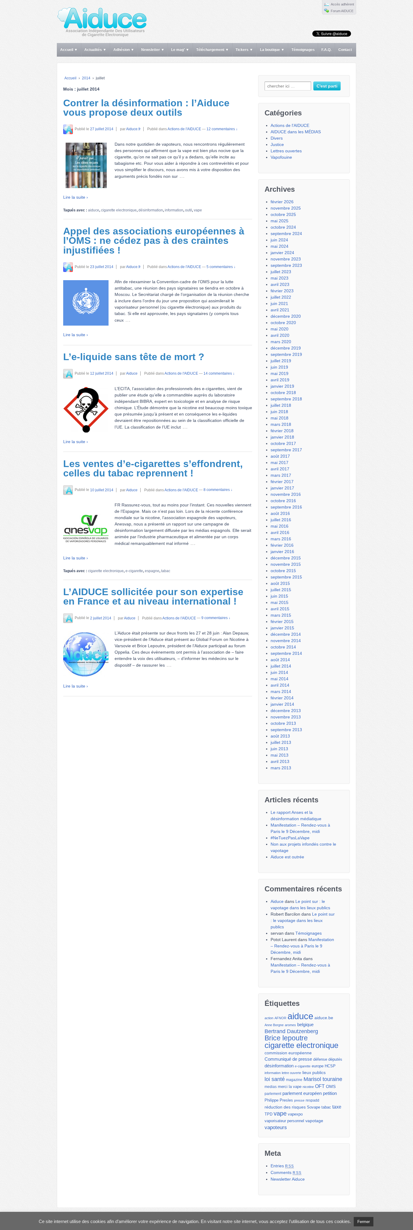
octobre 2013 (283, 723)
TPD (268, 1114)
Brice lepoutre (286, 1038)
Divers (277, 138)
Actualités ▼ (95, 50)
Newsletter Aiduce (288, 1179)
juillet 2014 (281, 666)
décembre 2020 (286, 316)
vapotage (314, 1120)
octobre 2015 (283, 570)
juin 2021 (279, 303)
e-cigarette (134, 571)
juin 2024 (279, 239)
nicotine (308, 1087)
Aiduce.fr (133, 129)
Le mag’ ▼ (180, 50)
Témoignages (303, 50)
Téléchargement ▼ (212, 50)
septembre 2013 (286, 729)
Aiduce (132, 373)
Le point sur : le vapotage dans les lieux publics (303, 920)
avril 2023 (280, 284)
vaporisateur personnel (284, 1121)
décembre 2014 (286, 634)
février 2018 (282, 430)
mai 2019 (279, 373)
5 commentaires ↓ (221, 267)
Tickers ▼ (244, 50)
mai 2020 (279, 329)
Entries (282, 1165)
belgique (305, 1024)
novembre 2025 (286, 208)
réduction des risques (285, 1107)
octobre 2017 (283, 443)
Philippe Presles (279, 1100)
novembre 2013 (286, 716)
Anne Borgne (274, 1025)
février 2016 (282, 545)
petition (330, 1093)
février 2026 (282, 201)
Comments (286, 1172)
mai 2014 (279, 678)
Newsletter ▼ (152, 50)
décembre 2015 (286, 557)
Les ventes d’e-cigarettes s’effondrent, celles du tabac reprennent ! (153, 468)
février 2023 (282, 290)
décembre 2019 (286, 348)
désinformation (150, 210)
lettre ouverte (291, 1073)
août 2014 (280, 659)
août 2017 (280, 456)
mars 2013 (281, 767)
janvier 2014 (282, 704)
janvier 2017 (282, 488)
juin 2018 (279, 411)
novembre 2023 (286, 259)
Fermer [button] (363, 1221)
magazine (294, 1080)
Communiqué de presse (288, 1059)
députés (335, 1059)
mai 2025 (279, 220)
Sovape (313, 1107)
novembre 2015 (286, 564)
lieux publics (314, 1072)
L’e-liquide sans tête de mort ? (133, 356)
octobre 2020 (283, 322)
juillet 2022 (281, 297)
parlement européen (302, 1093)
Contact (345, 50)
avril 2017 (280, 468)
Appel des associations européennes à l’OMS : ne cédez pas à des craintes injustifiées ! (153, 241)
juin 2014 (279, 672)
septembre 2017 (286, 449)
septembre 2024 (286, 233)
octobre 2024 (283, 227)
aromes (290, 1025)
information (174, 210)
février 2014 (282, 697)
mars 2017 (281, 475)
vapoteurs (276, 1127)
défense (320, 1059)
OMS (331, 1086)
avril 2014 (280, 685)
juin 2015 (279, 596)
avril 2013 (280, 761)
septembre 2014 (286, 653)
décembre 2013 (286, 710)
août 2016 (280, 513)
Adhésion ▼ (123, 50)
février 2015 (282, 621)
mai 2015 (279, 602)
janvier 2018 (282, 437)
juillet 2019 (281, 360)
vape (198, 210)
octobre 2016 (283, 500)
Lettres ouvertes (286, 150)
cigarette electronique (119, 210)
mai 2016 (279, 526)
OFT (320, 1086)
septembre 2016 (286, 507)
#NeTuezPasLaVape (290, 837)
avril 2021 (280, 309)
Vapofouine (281, 157)
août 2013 (280, 736)
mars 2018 (281, 424)
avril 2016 (280, 532)
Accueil (70, 78)
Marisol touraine (323, 1079)
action (269, 1018)
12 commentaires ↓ (222, 129)
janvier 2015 (282, 627)
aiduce (93, 210)
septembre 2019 (286, 354)
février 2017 (282, 481)
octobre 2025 (283, 214)
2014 (86, 78)
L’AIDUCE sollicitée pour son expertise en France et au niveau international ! (153, 596)
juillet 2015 (281, 589)
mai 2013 (279, 755)
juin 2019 (279, 367)
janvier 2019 (282, 386)
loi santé (275, 1079)
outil (188, 210)
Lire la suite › (75, 197)
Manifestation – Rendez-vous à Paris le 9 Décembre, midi (302, 946)
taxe (336, 1106)
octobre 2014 (283, 647)
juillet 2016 (281, 519)
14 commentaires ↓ (219, 373)
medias (271, 1087)
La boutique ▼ (272, 50)
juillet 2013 (281, 742)
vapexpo (295, 1114)
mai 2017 (279, 462)
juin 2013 (279, 748)
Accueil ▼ (69, 50)
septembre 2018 (286, 398)
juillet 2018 (281, 405)
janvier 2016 (282, 551)
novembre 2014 (286, 640)
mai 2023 (279, 278)
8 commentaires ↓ (218, 490)
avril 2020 (280, 335)
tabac (165, 571)
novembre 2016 (286, 494)
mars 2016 (281, 538)
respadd (312, 1100)
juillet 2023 (281, 271)
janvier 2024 (282, 252)
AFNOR (280, 1018)
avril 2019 (280, 379)
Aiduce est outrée (287, 856)
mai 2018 (279, 418)
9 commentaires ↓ (215, 618)
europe (318, 1066)
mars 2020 (281, 341)
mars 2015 (281, 615)
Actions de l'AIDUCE (184, 129)
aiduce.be (323, 1018)
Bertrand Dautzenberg (291, 1031)
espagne (152, 571)
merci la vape (289, 1087)
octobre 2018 (283, 392)
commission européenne (288, 1053)
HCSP (330, 1066)
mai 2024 (279, 246)
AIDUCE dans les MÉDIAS (296, 131)
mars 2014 (281, 691)
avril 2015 (280, 608)
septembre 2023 (286, 265)
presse (299, 1100)
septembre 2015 (286, 577)
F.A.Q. (326, 50)
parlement (273, 1094)
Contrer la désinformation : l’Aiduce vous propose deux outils (146, 108)
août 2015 (280, 583)
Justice (277, 144)
